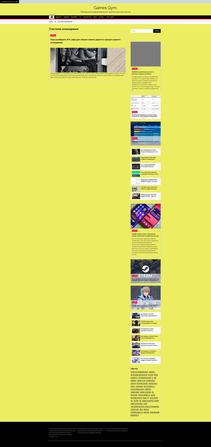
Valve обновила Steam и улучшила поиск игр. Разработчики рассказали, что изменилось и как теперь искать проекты (145, 279)
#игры (156, 375)
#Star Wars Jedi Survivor (139, 375)
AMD (155, 377)
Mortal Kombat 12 (144, 395)
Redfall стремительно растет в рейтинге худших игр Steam (143, 73)
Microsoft (134, 395)
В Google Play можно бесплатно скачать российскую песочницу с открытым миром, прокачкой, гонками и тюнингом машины (148, 330)
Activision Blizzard (144, 377)
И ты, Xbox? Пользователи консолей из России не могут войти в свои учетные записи (150, 173)
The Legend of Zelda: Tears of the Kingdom (145, 406)
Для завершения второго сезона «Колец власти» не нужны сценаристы (149, 151)
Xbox (95, 17)
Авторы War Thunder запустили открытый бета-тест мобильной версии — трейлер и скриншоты (149, 315)
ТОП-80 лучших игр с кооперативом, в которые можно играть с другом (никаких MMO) (149, 322)
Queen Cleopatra (147, 400)
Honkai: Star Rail (145, 392)
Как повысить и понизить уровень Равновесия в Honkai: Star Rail (148, 352)
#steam (150, 375)
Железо (101, 17)
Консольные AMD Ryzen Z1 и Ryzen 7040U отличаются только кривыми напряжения (144, 115)
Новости (58, 17)
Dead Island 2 (153, 383)
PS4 (132, 400)
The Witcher (135, 409)
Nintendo (74, 17)
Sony (145, 403)
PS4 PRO (136, 400)
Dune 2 (133, 386)
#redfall (152, 372)
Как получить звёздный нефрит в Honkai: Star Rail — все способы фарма (149, 359)
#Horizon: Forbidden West (139, 372)
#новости (134, 377)
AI (152, 377)
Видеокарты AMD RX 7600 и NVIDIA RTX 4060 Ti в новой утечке (149, 180)
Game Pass (148, 389)
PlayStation (87, 17)
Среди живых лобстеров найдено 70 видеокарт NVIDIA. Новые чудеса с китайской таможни (148, 158)
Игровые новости (137, 412)
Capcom (133, 383)
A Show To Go (141, 380)
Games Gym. (105, 7)
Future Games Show (137, 389)
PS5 (140, 400)
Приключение (154, 412)
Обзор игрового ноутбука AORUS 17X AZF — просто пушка (148, 195)
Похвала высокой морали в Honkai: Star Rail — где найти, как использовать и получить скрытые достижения (145, 306)
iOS (153, 392)
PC (80, 17)
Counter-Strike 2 (142, 383)
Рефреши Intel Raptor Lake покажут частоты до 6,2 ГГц (145, 142)
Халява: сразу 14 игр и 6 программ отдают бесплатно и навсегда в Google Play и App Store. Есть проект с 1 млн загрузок (145, 235)
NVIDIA (145, 398)
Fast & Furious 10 (149, 386)
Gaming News (135, 392)
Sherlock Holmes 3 (137, 403)
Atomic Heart (150, 380)
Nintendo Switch (136, 398)
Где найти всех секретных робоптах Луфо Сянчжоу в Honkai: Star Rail (149, 188)
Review (156, 400)
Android (66, 17)
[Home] (51, 17)
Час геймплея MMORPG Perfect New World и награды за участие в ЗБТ (149, 166)
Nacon (153, 395)
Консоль (146, 412)
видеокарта (135, 415)
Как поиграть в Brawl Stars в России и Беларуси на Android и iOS (149, 337)
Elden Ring (139, 386)
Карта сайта (110, 17)
